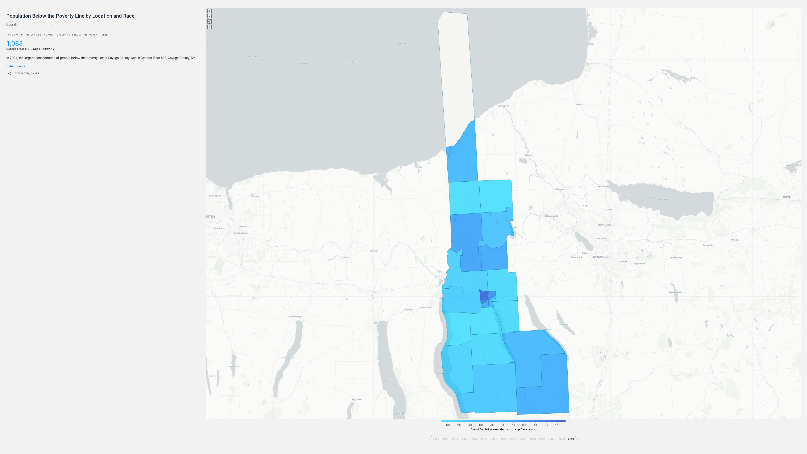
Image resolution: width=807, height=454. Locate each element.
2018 (513, 439)
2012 (455, 439)
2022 (552, 439)
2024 (571, 439)
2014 (474, 439)
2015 (484, 439)
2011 (445, 439)
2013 (465, 439)
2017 (503, 439)
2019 (523, 439)
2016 (494, 439)
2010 (436, 439)
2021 (542, 439)
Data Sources (15, 66)
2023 (561, 439)
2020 (532, 439)
